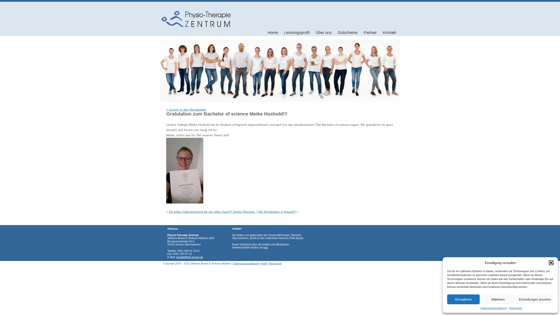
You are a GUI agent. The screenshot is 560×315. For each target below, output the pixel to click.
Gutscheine (348, 32)
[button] (551, 263)
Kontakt (389, 32)
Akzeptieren (463, 299)
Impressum (515, 308)
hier (265, 247)
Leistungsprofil (297, 32)
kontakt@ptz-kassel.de (189, 257)
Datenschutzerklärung (494, 308)
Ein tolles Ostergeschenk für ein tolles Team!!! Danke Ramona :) (213, 212)
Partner (370, 32)
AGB (264, 263)
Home (273, 32)
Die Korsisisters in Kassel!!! (277, 212)
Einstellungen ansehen (535, 299)
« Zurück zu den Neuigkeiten (186, 109)
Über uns (324, 32)
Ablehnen (498, 299)
